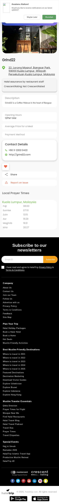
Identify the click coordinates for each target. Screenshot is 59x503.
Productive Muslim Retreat (15, 457)
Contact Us (8, 291)
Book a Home (9, 336)
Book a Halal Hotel (12, 332)
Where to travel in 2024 (14, 365)
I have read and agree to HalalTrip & (30, 268)
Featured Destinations (13, 372)
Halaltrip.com (31, 492)
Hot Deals (7, 339)
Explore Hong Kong (12, 395)
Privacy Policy (45, 267)
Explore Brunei (10, 387)
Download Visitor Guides (14, 380)
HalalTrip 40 (8, 461)
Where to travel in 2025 (14, 369)
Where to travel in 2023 (14, 361)
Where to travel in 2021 (14, 354)
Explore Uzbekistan (12, 384)
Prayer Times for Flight (14, 409)
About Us (7, 288)
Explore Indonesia (11, 391)
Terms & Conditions (15, 270)
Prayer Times (9, 431)
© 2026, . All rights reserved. (37, 492)
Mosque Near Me (11, 413)
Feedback (7, 313)
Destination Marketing (13, 376)
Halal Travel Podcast (13, 424)
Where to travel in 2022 (14, 358)
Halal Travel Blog (11, 420)
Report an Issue (19, 182)
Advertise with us (11, 302)
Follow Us (7, 299)
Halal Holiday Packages (14, 328)
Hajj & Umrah (9, 446)
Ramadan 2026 (10, 450)
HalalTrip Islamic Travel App (16, 454)
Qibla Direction (10, 406)
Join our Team (9, 295)
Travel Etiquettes (11, 435)
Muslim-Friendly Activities (15, 343)
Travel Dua (8, 428)
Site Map (7, 317)
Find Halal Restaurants (14, 417)
